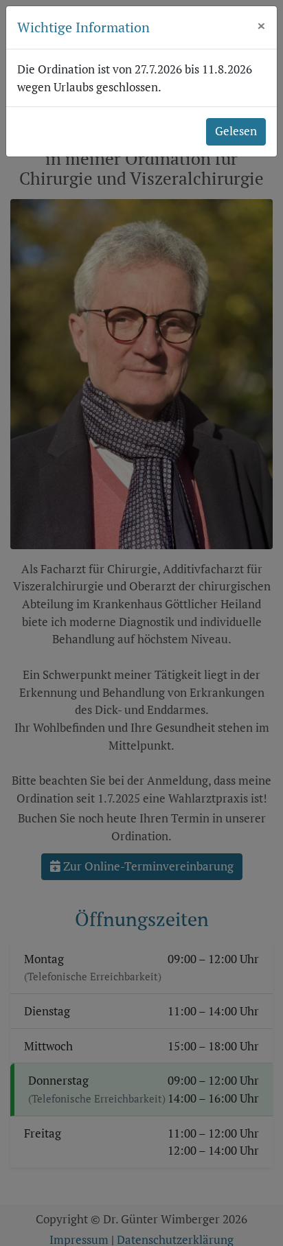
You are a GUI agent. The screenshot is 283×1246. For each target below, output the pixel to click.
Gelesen (236, 131)
